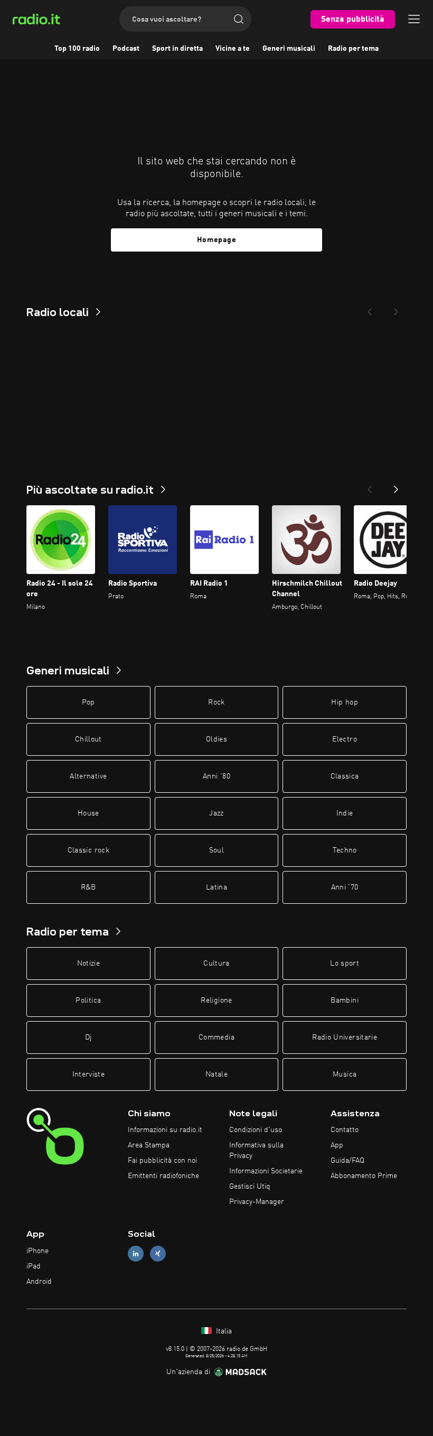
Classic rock (88, 850)
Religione (216, 1000)
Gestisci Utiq (249, 1186)
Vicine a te (232, 48)
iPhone (37, 1251)
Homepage (217, 240)
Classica (345, 776)
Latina (216, 887)
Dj (88, 1037)
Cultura (216, 963)
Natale (216, 1074)
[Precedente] (369, 486)
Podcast (125, 48)
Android (39, 1281)
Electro (344, 739)
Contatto (345, 1130)
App (337, 1145)
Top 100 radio (77, 48)
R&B (88, 887)
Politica (88, 1000)
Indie (344, 813)
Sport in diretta (177, 48)
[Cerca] (238, 19)
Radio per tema (353, 48)
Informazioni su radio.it (165, 1130)
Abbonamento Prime (364, 1176)
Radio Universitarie (344, 1037)
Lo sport (344, 963)
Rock (216, 702)
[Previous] (369, 308)
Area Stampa (149, 1145)
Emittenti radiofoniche (163, 1176)
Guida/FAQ (347, 1160)
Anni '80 (216, 776)
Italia (223, 1331)
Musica (344, 1074)
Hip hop (344, 702)
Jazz (216, 813)
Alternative (88, 776)
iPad (33, 1266)
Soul (216, 850)
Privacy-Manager (256, 1202)
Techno (345, 850)
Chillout (88, 739)
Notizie (88, 963)
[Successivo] (396, 486)
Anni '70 (345, 887)
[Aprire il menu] (414, 19)
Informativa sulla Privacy (256, 1151)
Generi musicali (288, 48)
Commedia (216, 1037)
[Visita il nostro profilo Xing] (158, 1253)
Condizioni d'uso (255, 1130)
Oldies (216, 739)
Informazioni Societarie (266, 1171)
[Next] (396, 308)
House (88, 813)
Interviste (88, 1074)
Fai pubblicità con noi (162, 1160)
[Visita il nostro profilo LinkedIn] (135, 1253)
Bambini (344, 1000)
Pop (88, 702)
